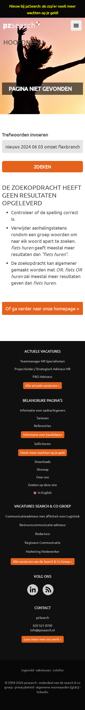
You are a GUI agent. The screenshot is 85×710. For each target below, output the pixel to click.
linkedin (42, 692)
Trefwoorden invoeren (25, 134)
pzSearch (42, 617)
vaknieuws (43, 670)
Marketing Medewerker (42, 551)
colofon (58, 670)
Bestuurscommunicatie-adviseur (42, 525)
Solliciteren (42, 444)
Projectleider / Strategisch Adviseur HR (42, 369)
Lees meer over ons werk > (42, 639)
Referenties (42, 426)
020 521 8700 (42, 625)
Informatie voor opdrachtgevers (42, 410)
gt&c (74, 687)
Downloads (43, 461)
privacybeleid (24, 687)
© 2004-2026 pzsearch (21, 682)
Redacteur (42, 534)
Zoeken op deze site (42, 485)
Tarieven (42, 418)
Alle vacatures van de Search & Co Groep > (42, 561)
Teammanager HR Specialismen (42, 361)
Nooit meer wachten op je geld (42, 452)
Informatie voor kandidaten (42, 434)
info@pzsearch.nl (42, 630)
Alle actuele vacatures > (42, 385)
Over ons (42, 477)
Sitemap (43, 469)
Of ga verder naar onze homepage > (42, 308)
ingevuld (27, 670)
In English (45, 492)
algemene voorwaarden (53, 687)
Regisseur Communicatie (43, 542)
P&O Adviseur (42, 376)
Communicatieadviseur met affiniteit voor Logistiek (42, 516)
